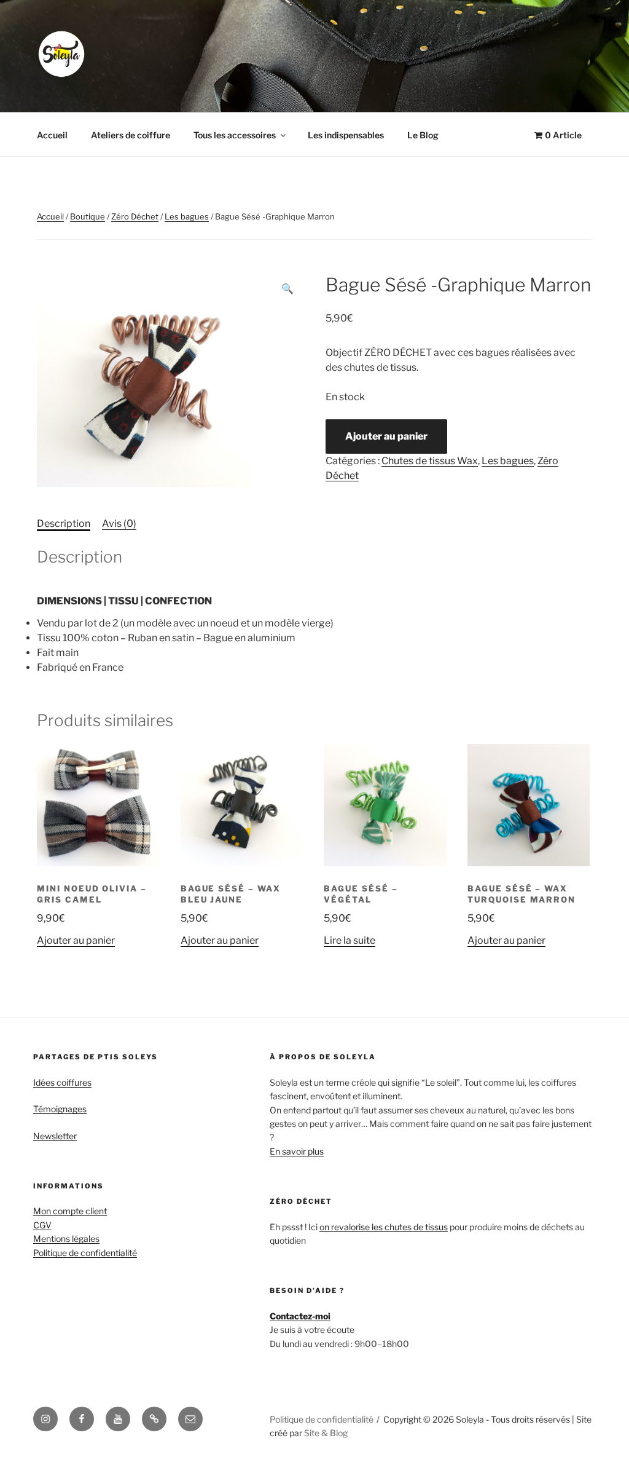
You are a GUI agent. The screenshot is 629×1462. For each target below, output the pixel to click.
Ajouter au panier (386, 436)
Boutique (87, 216)
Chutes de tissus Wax (429, 461)
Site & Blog (326, 1433)
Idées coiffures (62, 1082)
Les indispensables (346, 135)
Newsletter (55, 1136)
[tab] (63, 523)
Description (63, 523)
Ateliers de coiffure (130, 135)
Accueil (52, 135)
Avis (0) (119, 523)
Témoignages (60, 1109)
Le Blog (423, 135)
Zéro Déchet (134, 216)
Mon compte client (70, 1211)
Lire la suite (349, 940)
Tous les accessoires (234, 135)
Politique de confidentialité (85, 1252)
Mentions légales (66, 1238)
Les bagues (187, 216)
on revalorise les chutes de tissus (383, 1227)
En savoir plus (297, 1151)
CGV (42, 1225)
